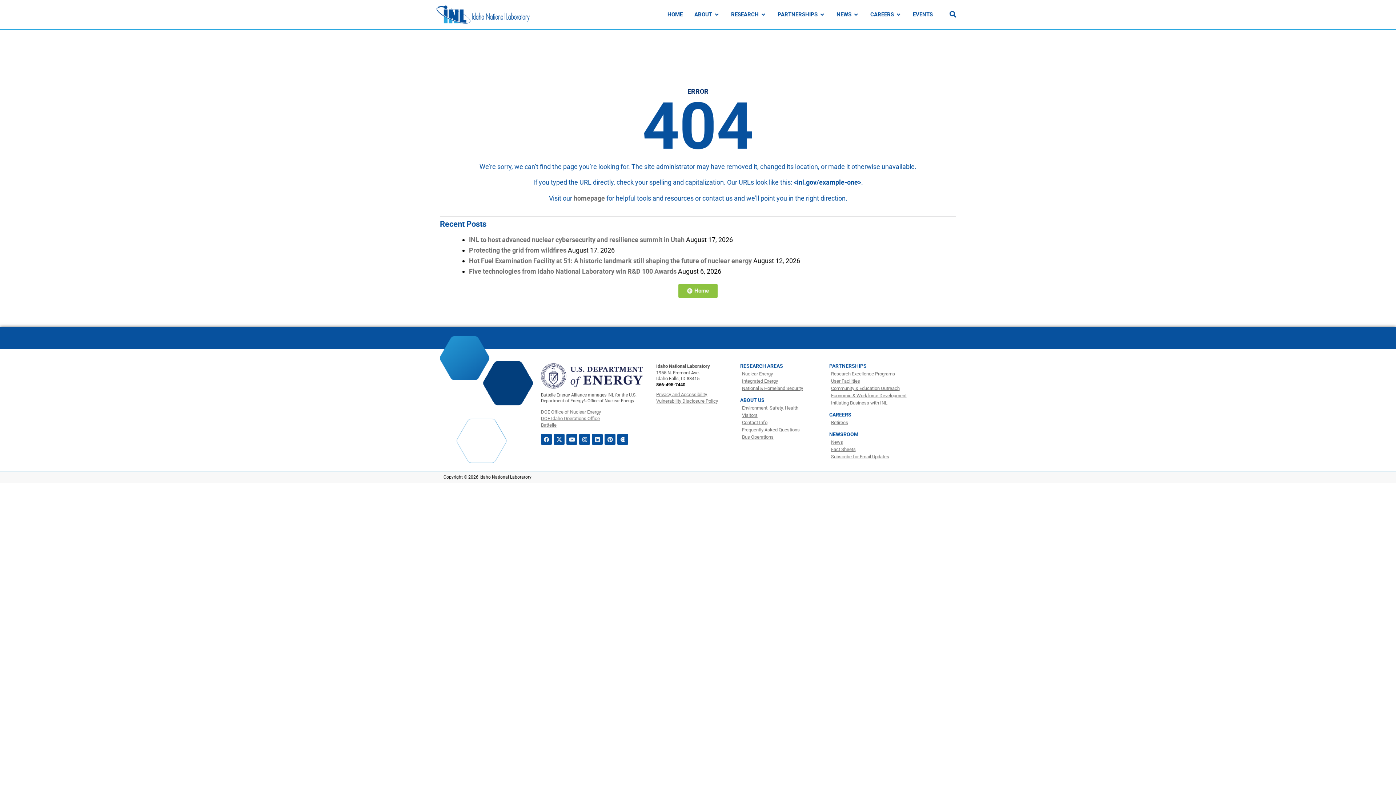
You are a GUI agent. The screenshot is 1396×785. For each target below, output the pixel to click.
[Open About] (716, 15)
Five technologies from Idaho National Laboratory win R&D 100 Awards (573, 271)
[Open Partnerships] (822, 15)
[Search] (953, 14)
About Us (752, 400)
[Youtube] (571, 439)
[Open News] (856, 15)
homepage (589, 198)
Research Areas (761, 366)
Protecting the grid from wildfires (517, 250)
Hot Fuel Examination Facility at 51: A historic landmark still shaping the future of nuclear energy (610, 261)
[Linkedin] (597, 439)
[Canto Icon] (622, 439)
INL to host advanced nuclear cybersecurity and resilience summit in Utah (577, 239)
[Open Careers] (898, 15)
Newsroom (843, 434)
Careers (840, 415)
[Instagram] (584, 439)
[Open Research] (763, 15)
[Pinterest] (610, 439)
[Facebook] (546, 439)
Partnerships (848, 366)
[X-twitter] (559, 439)
